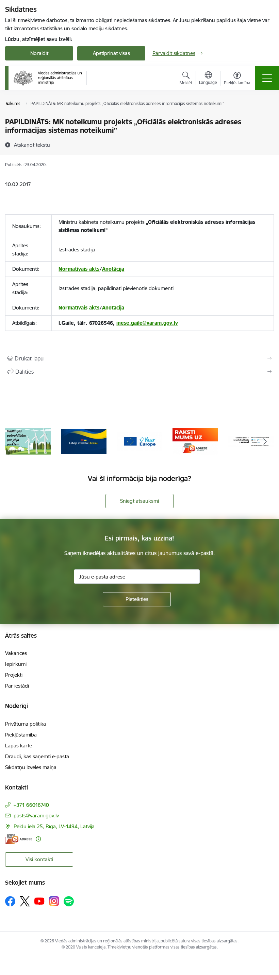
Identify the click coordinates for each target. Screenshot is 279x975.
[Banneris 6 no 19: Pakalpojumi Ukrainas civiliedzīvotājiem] (83, 441)
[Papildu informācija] (38, 838)
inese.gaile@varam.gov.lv (147, 323)
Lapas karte (18, 745)
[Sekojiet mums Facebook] (10, 901)
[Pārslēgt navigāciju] (267, 78)
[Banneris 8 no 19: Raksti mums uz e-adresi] (195, 441)
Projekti (13, 675)
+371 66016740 (31, 805)
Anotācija (113, 269)
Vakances (16, 653)
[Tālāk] (265, 441)
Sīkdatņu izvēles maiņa (30, 767)
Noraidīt (39, 53)
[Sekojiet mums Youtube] (39, 901)
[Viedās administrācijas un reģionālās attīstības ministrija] (48, 77)
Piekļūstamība (21, 734)
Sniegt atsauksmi (139, 501)
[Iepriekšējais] (14, 441)
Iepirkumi (16, 664)
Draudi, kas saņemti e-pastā (37, 756)
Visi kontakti (39, 859)
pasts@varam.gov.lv (36, 815)
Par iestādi (17, 685)
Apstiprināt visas (111, 53)
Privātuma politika (25, 724)
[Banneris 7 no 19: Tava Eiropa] (139, 441)
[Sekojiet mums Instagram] (54, 901)
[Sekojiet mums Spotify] (69, 901)
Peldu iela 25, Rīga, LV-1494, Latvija (54, 826)
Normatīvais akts (79, 269)
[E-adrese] (18, 839)
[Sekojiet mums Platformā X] (25, 901)
